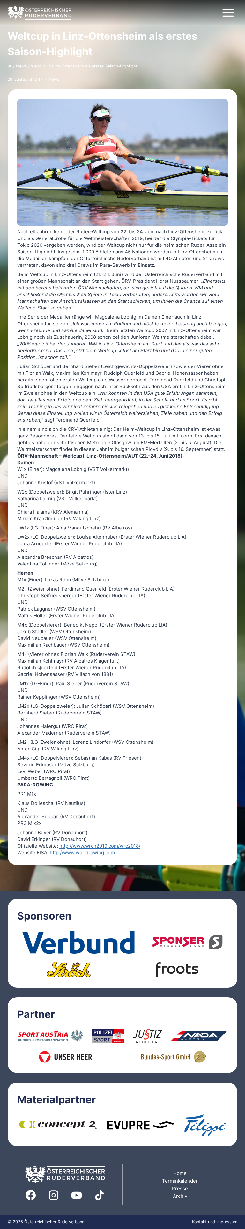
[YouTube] (76, 1195)
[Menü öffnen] (228, 12)
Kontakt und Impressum (214, 1221)
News (54, 79)
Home (180, 1173)
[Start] (10, 66)
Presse (180, 1188)
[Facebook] (30, 1195)
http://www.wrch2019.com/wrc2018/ (99, 846)
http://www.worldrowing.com (82, 852)
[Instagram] (53, 1195)
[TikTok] (99, 1195)
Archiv (180, 1196)
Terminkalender (180, 1181)
